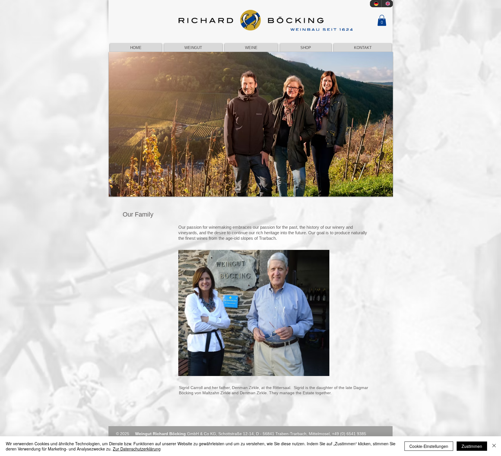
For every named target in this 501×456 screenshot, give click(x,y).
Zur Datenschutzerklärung (137, 449)
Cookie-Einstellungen (428, 446)
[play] (381, 191)
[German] (375, 3)
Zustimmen (472, 446)
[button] (381, 20)
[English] (387, 3)
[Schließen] (494, 446)
